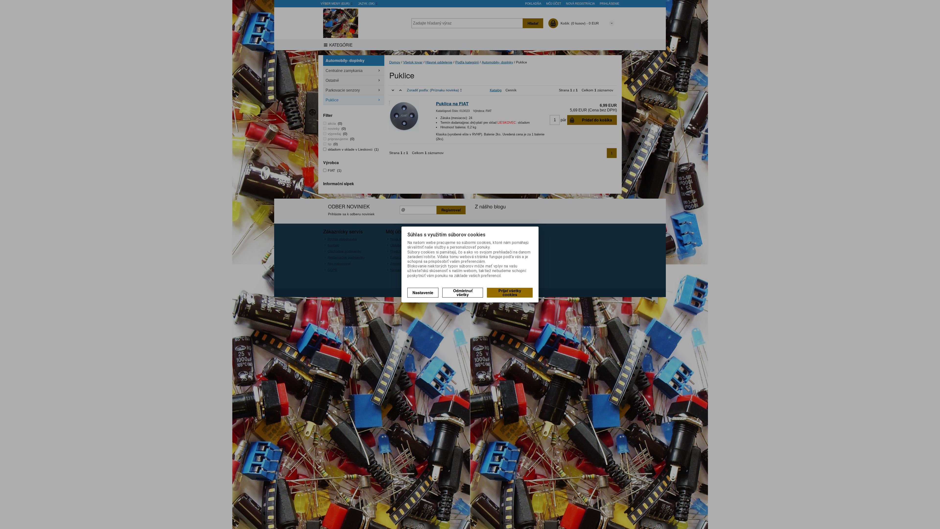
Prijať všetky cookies (509, 292)
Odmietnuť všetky (462, 292)
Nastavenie (422, 292)
